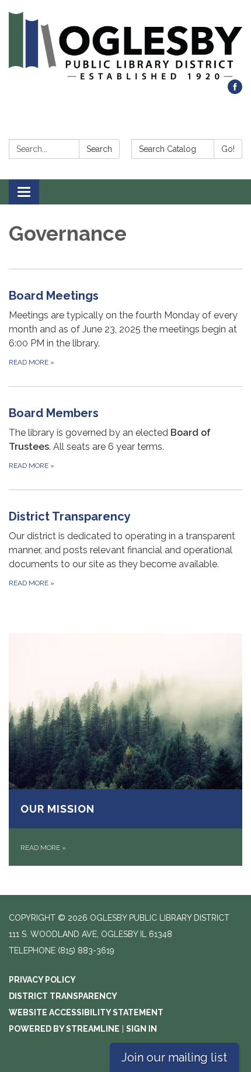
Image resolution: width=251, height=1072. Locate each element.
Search (99, 149)
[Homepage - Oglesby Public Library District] (125, 45)
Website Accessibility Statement (86, 1012)
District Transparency (63, 996)
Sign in (141, 1028)
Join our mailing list (174, 1057)
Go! (228, 149)
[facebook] (235, 90)
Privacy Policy (42, 979)
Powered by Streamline (64, 1028)
